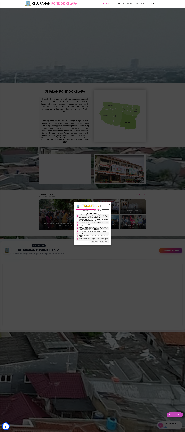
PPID (136, 3)
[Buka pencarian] (158, 3)
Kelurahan (54, 3)
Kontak (152, 3)
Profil (113, 3)
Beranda (106, 3)
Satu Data (121, 3)
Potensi (129, 3)
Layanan (144, 3)
